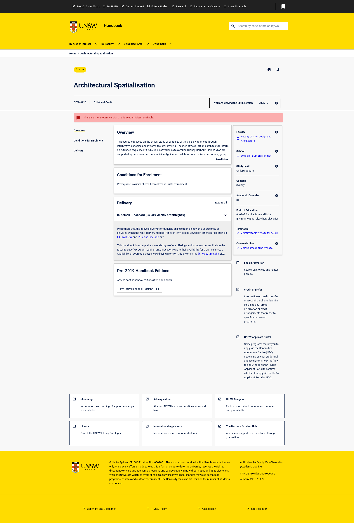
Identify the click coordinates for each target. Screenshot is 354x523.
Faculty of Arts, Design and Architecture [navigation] (256, 138)
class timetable (150, 237)
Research (181, 6)
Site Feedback (259, 508)
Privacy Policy (159, 508)
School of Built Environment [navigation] (256, 155)
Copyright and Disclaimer (101, 508)
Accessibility (209, 508)
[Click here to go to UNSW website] (83, 28)
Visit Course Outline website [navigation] (257, 247)
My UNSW (112, 6)
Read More (222, 160)
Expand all (221, 202)
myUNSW (127, 237)
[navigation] (139, 289)
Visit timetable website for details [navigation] (259, 233)
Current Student (135, 6)
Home (72, 53)
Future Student (160, 6)
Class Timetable (237, 6)
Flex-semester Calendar (207, 6)
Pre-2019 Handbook (88, 6)
